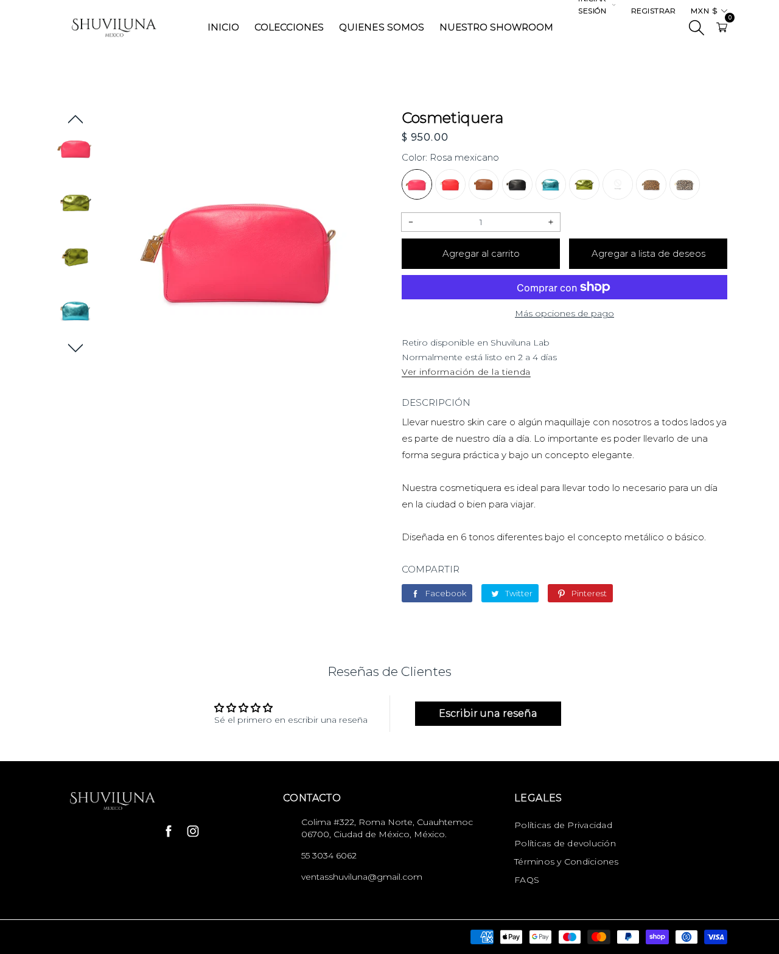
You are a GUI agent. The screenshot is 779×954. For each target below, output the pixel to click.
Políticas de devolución (565, 843)
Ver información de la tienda (466, 371)
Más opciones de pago (564, 313)
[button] (76, 119)
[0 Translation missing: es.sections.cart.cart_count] (721, 27)
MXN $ (704, 10)
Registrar (653, 10)
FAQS (526, 879)
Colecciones (289, 27)
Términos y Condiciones (566, 861)
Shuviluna (150, 937)
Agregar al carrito (481, 253)
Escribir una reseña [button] (488, 713)
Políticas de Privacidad (563, 825)
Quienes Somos (381, 27)
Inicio (223, 27)
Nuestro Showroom (496, 27)
